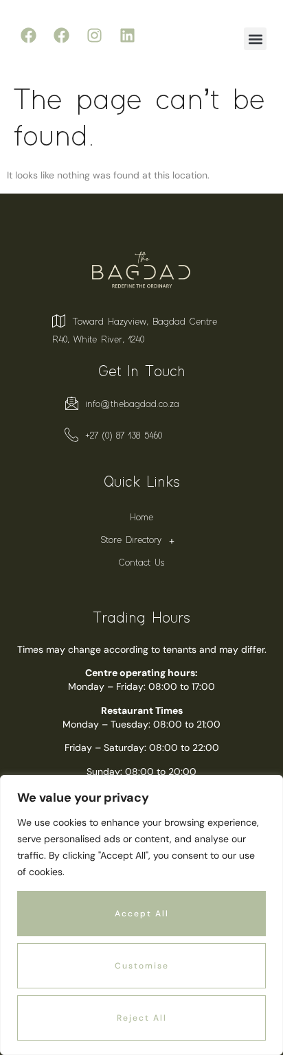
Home (141, 517)
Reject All (142, 1017)
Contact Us (141, 563)
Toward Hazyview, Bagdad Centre (145, 322)
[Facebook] (28, 35)
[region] (141, 915)
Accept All (142, 913)
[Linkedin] (127, 35)
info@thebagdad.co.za (132, 404)
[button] (255, 38)
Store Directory (131, 540)
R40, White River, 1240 (98, 340)
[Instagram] (94, 35)
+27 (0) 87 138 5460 (123, 436)
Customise (142, 965)
